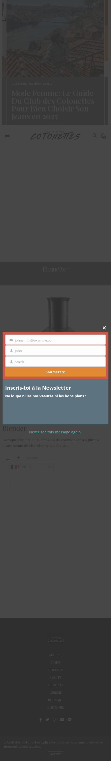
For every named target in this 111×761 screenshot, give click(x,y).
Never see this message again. (55, 432)
